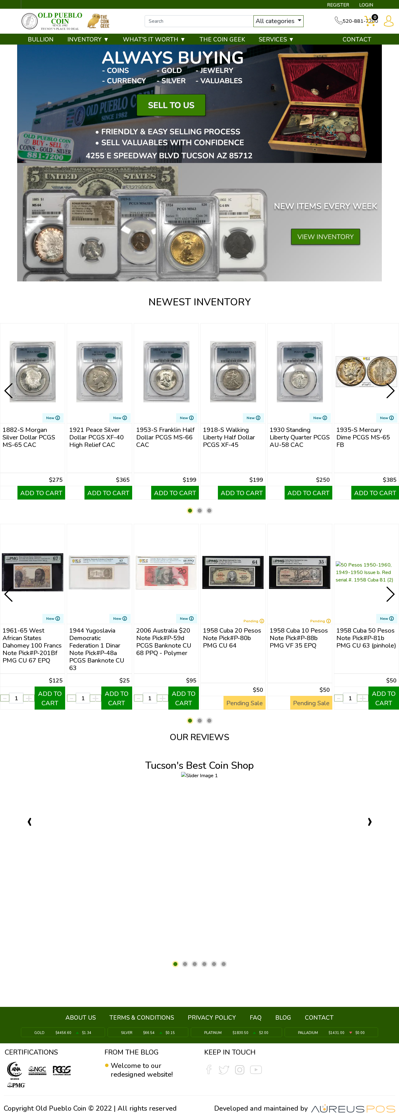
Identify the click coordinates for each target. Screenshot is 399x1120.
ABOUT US (80, 1018)
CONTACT (357, 40)
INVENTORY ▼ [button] (88, 40)
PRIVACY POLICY (212, 1018)
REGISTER (338, 5)
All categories (276, 21)
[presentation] (9, 386)
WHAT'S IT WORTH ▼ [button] (154, 40)
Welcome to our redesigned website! (142, 1070)
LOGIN (366, 5)
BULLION (41, 40)
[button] (190, 510)
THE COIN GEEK (222, 40)
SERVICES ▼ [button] (276, 40)
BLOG (283, 1018)
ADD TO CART (41, 493)
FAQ (256, 1018)
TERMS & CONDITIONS (141, 1018)
